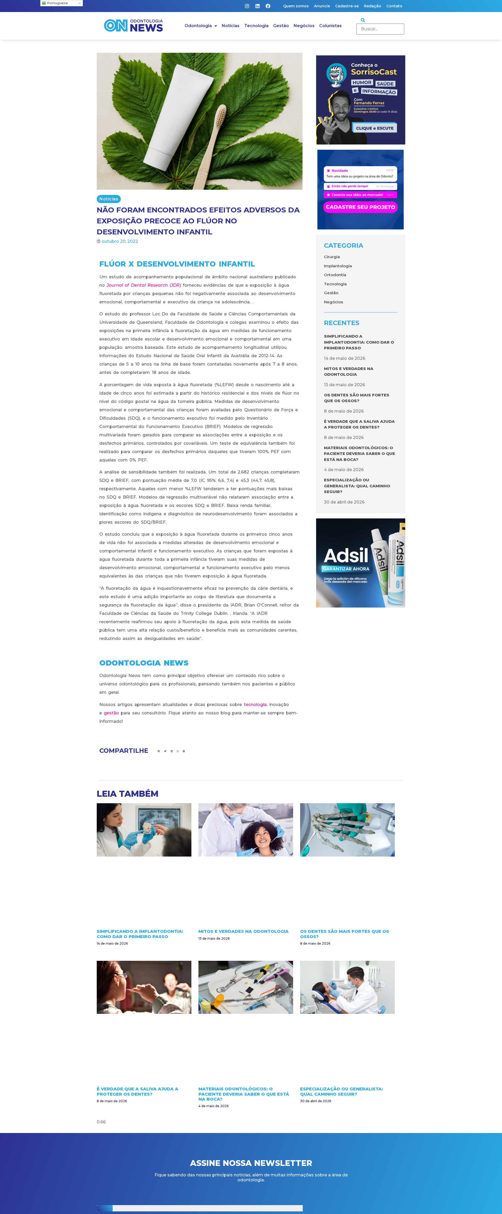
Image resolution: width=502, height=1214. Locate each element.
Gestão (281, 25)
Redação (372, 6)
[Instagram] (247, 6)
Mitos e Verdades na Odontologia (243, 931)
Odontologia (198, 25)
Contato (394, 6)
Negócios (304, 25)
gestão (111, 712)
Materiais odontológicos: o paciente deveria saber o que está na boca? (359, 453)
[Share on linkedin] (172, 751)
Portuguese (57, 3)
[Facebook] (268, 6)
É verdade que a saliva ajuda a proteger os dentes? (137, 1091)
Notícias (230, 25)
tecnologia (255, 704)
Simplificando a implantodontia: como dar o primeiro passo (359, 342)
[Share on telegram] (184, 751)
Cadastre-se (347, 6)
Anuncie (322, 6)
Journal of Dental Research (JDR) (144, 285)
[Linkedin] (257, 6)
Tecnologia (256, 25)
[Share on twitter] (165, 751)
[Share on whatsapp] (178, 751)
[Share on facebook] (159, 751)
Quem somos (296, 6)
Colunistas (330, 25)
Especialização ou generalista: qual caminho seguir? (357, 485)
